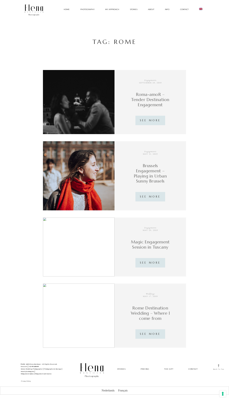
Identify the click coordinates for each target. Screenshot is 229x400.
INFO (167, 9)
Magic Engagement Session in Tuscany (150, 244)
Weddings (150, 294)
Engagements (150, 80)
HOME (67, 9)
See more (150, 120)
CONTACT (184, 9)
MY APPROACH (112, 9)
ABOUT (151, 9)
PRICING (145, 369)
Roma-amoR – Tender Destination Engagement (150, 100)
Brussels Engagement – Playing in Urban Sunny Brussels (150, 173)
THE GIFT (168, 369)
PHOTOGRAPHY (87, 9)
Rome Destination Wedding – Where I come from (150, 313)
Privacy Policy (26, 381)
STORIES (133, 9)
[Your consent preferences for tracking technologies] (222, 393)
